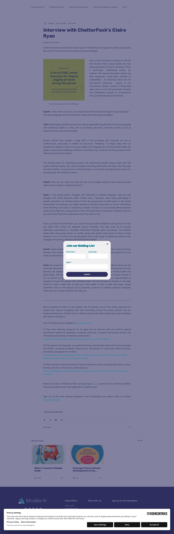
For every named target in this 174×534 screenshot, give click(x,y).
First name (71, 252)
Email (69, 262)
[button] (107, 244)
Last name (93, 252)
